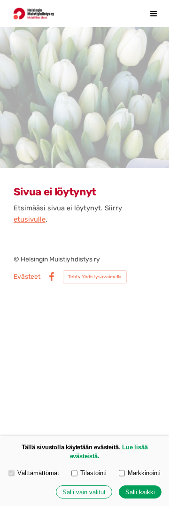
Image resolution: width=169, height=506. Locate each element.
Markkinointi (144, 472)
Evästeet (27, 277)
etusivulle (30, 219)
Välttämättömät (38, 472)
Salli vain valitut (84, 492)
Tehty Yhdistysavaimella (95, 277)
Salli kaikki (140, 492)
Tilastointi (93, 472)
